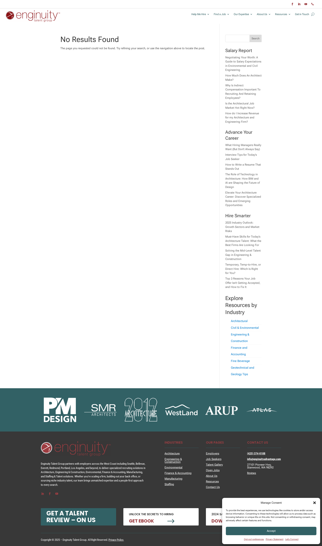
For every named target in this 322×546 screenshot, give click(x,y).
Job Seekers (213, 459)
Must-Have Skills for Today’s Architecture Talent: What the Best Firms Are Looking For (243, 241)
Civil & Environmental (245, 328)
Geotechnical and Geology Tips (242, 371)
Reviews (251, 473)
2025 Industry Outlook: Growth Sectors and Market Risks (242, 227)
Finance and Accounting (239, 351)
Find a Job (220, 14)
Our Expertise (241, 14)
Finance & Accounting (178, 473)
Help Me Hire (198, 14)
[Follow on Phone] (312, 4)
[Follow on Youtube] (305, 4)
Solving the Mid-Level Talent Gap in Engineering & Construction (243, 255)
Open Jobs (213, 470)
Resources (281, 14)
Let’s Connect (292, 539)
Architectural (239, 321)
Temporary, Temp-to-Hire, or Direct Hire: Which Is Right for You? (243, 269)
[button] (314, 503)
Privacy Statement (274, 539)
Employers (212, 453)
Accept (271, 531)
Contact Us (213, 487)
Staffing (169, 484)
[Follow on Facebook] (292, 4)
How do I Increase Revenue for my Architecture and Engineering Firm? (242, 117)
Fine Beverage (240, 361)
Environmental (173, 467)
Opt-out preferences (254, 539)
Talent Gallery (214, 464)
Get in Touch (302, 14)
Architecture (172, 453)
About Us (262, 14)
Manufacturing (173, 478)
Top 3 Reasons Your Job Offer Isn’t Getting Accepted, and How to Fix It (242, 283)
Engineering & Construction (240, 338)
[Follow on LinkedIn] (299, 4)
